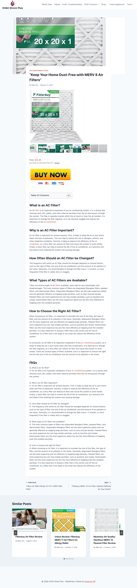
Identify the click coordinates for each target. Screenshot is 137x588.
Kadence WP (90, 581)
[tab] (64, 558)
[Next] (121, 532)
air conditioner (50, 222)
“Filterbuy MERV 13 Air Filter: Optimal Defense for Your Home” (91, 486)
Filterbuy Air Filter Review (29, 536)
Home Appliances (117, 4)
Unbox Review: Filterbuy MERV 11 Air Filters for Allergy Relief (67, 539)
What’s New (47, 4)
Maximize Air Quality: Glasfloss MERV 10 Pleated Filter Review (105, 539)
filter (37, 210)
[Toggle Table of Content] (67, 195)
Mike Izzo (35, 85)
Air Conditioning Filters (38, 70)
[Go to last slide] (15, 532)
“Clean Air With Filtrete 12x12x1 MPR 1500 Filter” (44, 486)
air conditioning (87, 343)
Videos (57, 4)
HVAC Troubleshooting (72, 4)
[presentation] (29, 520)
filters (58, 285)
